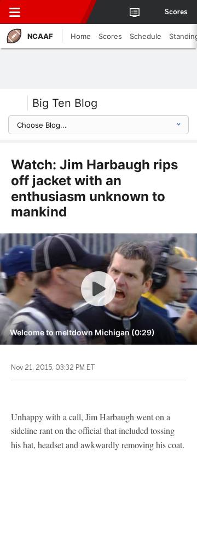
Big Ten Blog (64, 103)
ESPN (58, 12)
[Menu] (15, 12)
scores (176, 12)
